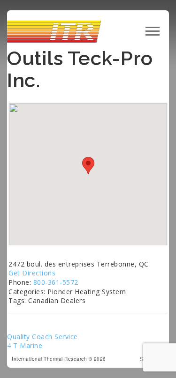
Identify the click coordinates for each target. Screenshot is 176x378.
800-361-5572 (55, 282)
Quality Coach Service (42, 336)
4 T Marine (24, 345)
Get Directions (31, 272)
